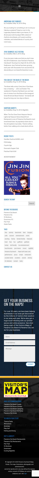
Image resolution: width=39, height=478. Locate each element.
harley (6, 245)
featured (29, 239)
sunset (16, 261)
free (10, 242)
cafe (6, 235)
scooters (17, 258)
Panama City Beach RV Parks (13, 411)
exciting (7, 239)
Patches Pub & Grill (10, 151)
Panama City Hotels (10, 413)
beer (24, 232)
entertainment (20, 235)
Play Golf (7, 428)
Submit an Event (9, 270)
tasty (21, 261)
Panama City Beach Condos (13, 406)
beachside (18, 232)
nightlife (30, 248)
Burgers (30, 232)
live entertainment (24, 245)
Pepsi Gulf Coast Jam (24, 251)
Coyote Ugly (8, 145)
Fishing (6, 431)
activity (11, 232)
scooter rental (9, 258)
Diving (14, 431)
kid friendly (13, 245)
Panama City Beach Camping (13, 409)
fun (14, 242)
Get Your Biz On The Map (12, 274)
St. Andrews (8, 261)
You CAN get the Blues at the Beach (16, 80)
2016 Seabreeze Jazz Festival (14, 52)
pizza (15, 254)
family (13, 239)
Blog (24, 23)
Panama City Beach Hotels (12, 404)
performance (8, 254)
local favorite (8, 248)
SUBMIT (30, 364)
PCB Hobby (7, 142)
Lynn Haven (17, 248)
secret (24, 258)
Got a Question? (9, 272)
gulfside (26, 242)
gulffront (19, 242)
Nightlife (25, 110)
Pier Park (7, 444)
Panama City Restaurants (12, 441)
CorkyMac (9, 23)
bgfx (25, 473)
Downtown (7, 448)
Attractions (7, 424)
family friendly (21, 239)
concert (11, 235)
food (6, 242)
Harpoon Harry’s (10, 108)
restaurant (28, 254)
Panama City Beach (10, 251)
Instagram (7, 281)
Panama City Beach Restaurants (14, 439)
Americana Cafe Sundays (12, 21)
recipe (21, 254)
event (27, 235)
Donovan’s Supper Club (11, 148)
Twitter (6, 279)
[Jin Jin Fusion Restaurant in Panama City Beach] (17, 194)
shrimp (30, 258)
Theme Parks (8, 421)
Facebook (7, 277)
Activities (7, 426)
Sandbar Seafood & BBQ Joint (14, 139)
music (24, 248)
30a (6, 232)
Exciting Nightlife (9, 451)
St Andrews (8, 446)
